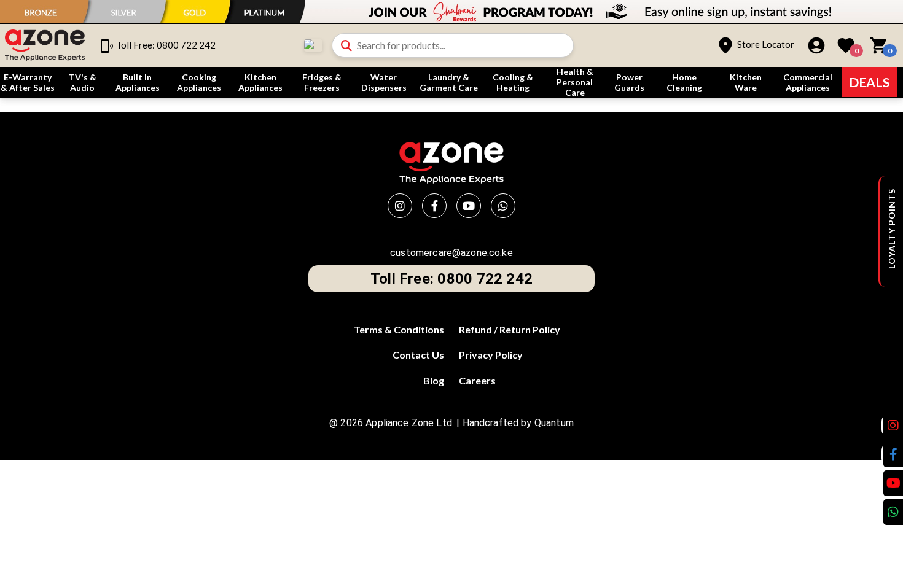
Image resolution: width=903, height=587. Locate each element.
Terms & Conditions (399, 329)
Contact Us (418, 354)
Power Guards (629, 82)
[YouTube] (468, 205)
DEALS (869, 82)
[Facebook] (434, 205)
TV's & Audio (82, 82)
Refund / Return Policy (509, 329)
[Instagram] (400, 205)
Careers (477, 380)
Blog (433, 380)
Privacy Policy (491, 354)
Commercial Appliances (807, 82)
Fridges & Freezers (322, 82)
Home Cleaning (684, 82)
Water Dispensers (384, 82)
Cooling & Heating (513, 82)
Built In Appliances (137, 82)
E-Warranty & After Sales (28, 82)
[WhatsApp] (503, 205)
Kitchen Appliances (260, 82)
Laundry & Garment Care (449, 82)
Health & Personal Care (575, 82)
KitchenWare (746, 82)
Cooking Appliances (199, 82)
